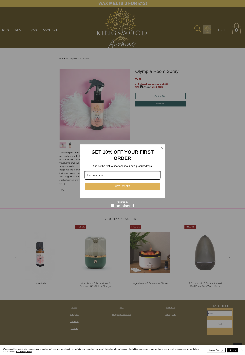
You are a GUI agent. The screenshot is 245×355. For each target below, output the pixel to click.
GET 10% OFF (122, 186)
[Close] (161, 147)
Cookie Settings (216, 350)
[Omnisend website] (122, 204)
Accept (233, 350)
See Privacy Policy (24, 351)
